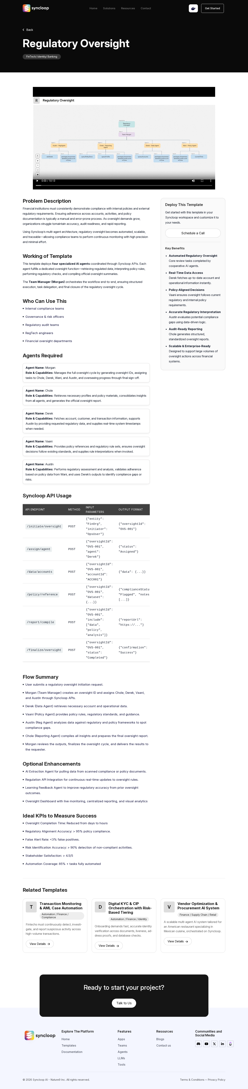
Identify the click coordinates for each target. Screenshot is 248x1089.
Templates (69, 1045)
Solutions (109, 8)
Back (29, 30)
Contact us (163, 1045)
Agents (122, 1052)
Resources (128, 8)
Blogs (160, 1039)
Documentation (72, 1052)
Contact (146, 8)
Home (93, 8)
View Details (38, 944)
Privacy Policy (216, 1079)
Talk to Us (124, 1003)
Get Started (212, 8)
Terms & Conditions (192, 1079)
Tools (121, 1064)
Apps (121, 1039)
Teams (122, 1045)
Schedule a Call (193, 233)
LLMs (121, 1058)
